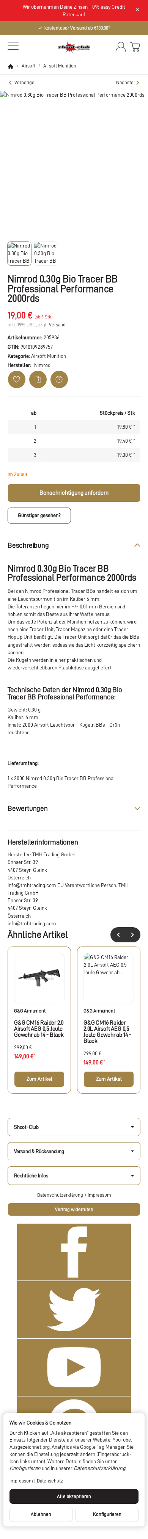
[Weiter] (132, 934)
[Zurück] (118, 934)
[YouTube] (74, 1367)
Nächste (125, 82)
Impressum (99, 1195)
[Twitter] (74, 1309)
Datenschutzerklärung (60, 1195)
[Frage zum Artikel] (59, 379)
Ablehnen (41, 1514)
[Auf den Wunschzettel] (17, 379)
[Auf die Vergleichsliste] (38, 379)
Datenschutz (50, 1480)
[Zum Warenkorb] (134, 46)
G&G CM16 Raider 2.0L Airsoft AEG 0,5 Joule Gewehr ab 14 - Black (107, 1032)
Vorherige (24, 82)
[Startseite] (11, 66)
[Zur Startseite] (74, 46)
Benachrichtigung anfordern (74, 493)
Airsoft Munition (48, 356)
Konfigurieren (107, 1514)
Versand (57, 324)
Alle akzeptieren (74, 1496)
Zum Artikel (39, 1078)
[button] (19, 253)
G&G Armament (30, 1011)
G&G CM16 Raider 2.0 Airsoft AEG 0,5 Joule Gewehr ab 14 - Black (39, 1029)
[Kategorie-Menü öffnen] (13, 46)
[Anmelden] (120, 46)
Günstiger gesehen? (39, 515)
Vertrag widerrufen (74, 1209)
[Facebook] (74, 1252)
